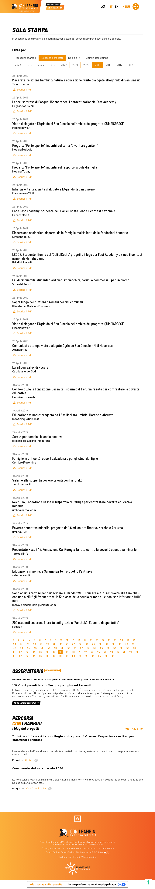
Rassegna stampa (25, 57)
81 (14, 655)
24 (21, 643)
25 (28, 643)
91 (80, 655)
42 (14, 647)
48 (55, 647)
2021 (75, 64)
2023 (52, 64)
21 (128, 640)
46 (42, 647)
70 (73, 651)
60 (134, 647)
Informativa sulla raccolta (45, 884)
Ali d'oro (29, 760)
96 (113, 655)
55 (101, 647)
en (117, 6)
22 (134, 640)
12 (73, 640)
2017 (119, 64)
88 (60, 655)
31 (67, 643)
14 (85, 640)
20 (121, 640)
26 (34, 643)
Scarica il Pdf (24, 89)
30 (61, 643)
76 (111, 651)
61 (14, 651)
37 (106, 643)
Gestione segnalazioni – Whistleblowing (77, 857)
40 (126, 643)
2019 (97, 64)
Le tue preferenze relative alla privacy (92, 884)
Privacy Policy (52, 852)
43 (21, 647)
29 (54, 643)
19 (115, 640)
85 (40, 655)
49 (62, 647)
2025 (29, 64)
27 (41, 643)
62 (20, 651)
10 (61, 640)
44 (28, 647)
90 (73, 655)
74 (98, 651)
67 (54, 651)
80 (137, 651)
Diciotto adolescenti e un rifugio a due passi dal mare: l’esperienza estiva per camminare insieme (73, 738)
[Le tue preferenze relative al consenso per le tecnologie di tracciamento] (148, 882)
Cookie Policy (67, 852)
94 (99, 655)
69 (67, 651)
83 (27, 655)
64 (34, 651)
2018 (108, 64)
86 (47, 655)
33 (80, 643)
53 (88, 647)
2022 (64, 64)
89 (67, 655)
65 (40, 651)
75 (105, 651)
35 (93, 643)
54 (94, 647)
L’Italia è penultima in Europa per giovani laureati (51, 685)
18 (109, 640)
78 (124, 651)
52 (81, 647)
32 (73, 643)
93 (92, 655)
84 (34, 655)
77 (118, 651)
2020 (86, 64)
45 (35, 647)
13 (79, 640)
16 (97, 640)
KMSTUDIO (96, 852)
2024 (41, 64)
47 (48, 647)
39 (120, 643)
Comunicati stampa (97, 57)
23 (14, 643)
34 (86, 643)
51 (75, 647)
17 (103, 640)
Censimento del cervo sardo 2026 (37, 768)
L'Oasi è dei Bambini (36, 788)
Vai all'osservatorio (25, 702)
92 (86, 655)
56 (108, 647)
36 (100, 643)
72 (85, 651)
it (111, 6)
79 (130, 651)
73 (92, 651)
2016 (130, 64)
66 (47, 651)
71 (80, 651)
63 (27, 651)
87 (54, 655)
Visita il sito (134, 728)
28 (47, 643)
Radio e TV (74, 57)
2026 (18, 64)
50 (68, 647)
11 (67, 640)
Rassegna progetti (52, 57)
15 (91, 640)
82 (20, 655)
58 (121, 647)
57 (114, 647)
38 (113, 643)
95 (106, 655)
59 (127, 647)
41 (133, 643)
